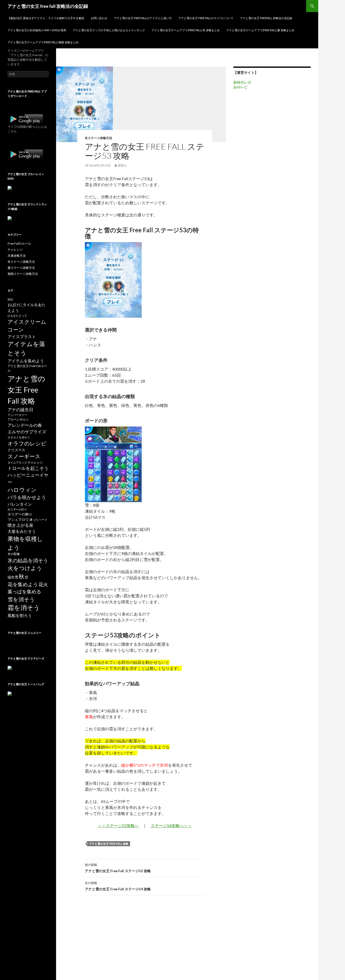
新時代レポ (242, 82)
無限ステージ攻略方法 (23, 274)
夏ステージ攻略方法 (21, 268)
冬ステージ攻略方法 (98, 138)
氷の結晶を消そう (28, 560)
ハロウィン (22, 489)
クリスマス (16, 450)
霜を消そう (24, 607)
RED (10, 299)
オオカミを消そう (19, 437)
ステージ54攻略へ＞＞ (171, 825)
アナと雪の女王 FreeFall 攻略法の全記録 (266, 18)
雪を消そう (21, 599)
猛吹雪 (13, 577)
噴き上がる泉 (20, 525)
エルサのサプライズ (27, 431)
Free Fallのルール (19, 243)
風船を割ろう (20, 615)
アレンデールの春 (25, 425)
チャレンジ (15, 249)
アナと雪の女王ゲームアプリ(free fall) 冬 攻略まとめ (186, 30)
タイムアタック (17, 462)
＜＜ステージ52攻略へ (118, 825)
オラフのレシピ (27, 443)
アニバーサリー (17, 414)
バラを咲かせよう (27, 497)
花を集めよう (23, 584)
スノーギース (24, 456)
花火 (43, 584)
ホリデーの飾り (20, 514)
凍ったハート (38, 519)
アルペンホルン (18, 419)
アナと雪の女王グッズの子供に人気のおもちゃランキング (109, 30)
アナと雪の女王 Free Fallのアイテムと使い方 (143, 18)
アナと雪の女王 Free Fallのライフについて (205, 18)
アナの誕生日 (20, 409)
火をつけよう (25, 568)
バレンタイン (20, 504)
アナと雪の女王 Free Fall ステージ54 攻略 (118, 886)
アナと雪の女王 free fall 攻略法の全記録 (48, 6)
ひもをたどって (17, 315)
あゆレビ (240, 87)
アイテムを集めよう (26, 360)
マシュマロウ (18, 519)
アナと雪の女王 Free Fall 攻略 (108, 843)
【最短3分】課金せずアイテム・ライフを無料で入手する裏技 (46, 18)
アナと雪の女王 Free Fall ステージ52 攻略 (118, 868)
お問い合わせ (99, 18)
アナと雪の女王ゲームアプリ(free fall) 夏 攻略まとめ (260, 30)
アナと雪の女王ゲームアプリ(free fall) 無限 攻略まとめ (43, 42)
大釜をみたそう (22, 531)
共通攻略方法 (17, 255)
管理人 (122, 165)
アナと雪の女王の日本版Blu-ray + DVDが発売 (37, 30)
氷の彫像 (14, 554)
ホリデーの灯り (17, 509)
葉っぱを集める (24, 591)
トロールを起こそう (28, 468)
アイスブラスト (22, 336)
